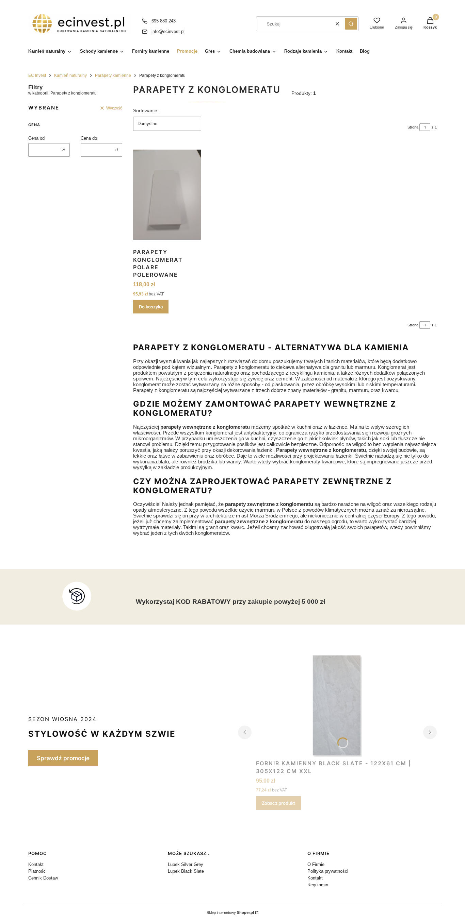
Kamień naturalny (70, 75)
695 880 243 (163, 20)
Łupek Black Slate (186, 871)
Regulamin (317, 884)
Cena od (36, 138)
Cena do (89, 138)
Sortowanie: (146, 110)
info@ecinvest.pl (168, 31)
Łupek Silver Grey (185, 864)
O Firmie (315, 864)
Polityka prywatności (327, 871)
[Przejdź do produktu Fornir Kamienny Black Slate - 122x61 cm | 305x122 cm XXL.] (337, 706)
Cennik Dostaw (43, 878)
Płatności (37, 871)
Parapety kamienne (113, 75)
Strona (412, 127)
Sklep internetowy (230, 912)
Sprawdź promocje (63, 758)
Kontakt (36, 864)
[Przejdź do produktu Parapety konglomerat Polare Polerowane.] (167, 195)
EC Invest (37, 75)
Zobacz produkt (278, 803)
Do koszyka (151, 306)
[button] (351, 24)
